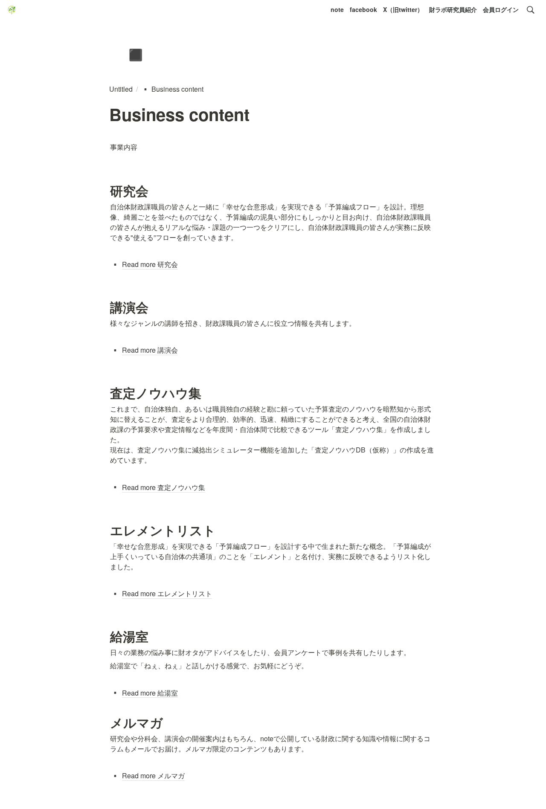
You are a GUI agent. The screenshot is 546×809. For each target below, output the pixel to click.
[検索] (530, 9)
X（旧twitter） (403, 9)
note (337, 9)
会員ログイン (501, 9)
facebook (363, 9)
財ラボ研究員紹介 (453, 9)
